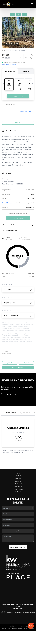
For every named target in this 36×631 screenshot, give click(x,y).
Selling (18, 481)
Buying (18, 478)
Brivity (16, 626)
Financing (18, 484)
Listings (18, 476)
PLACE (18, 606)
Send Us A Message (18, 547)
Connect (18, 492)
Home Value (18, 486)
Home (18, 473)
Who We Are (18, 489)
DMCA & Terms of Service (19, 628)
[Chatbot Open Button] (31, 626)
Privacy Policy (6, 628)
